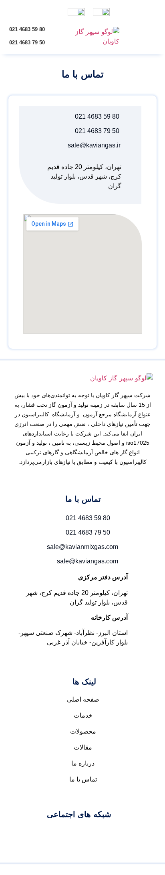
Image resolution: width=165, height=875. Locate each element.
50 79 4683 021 (27, 43)
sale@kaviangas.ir (94, 145)
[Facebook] (103, 834)
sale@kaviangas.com (87, 561)
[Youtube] (79, 834)
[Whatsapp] (31, 834)
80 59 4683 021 (27, 29)
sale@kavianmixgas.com (82, 546)
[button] (152, 29)
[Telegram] (55, 834)
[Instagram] (127, 834)
